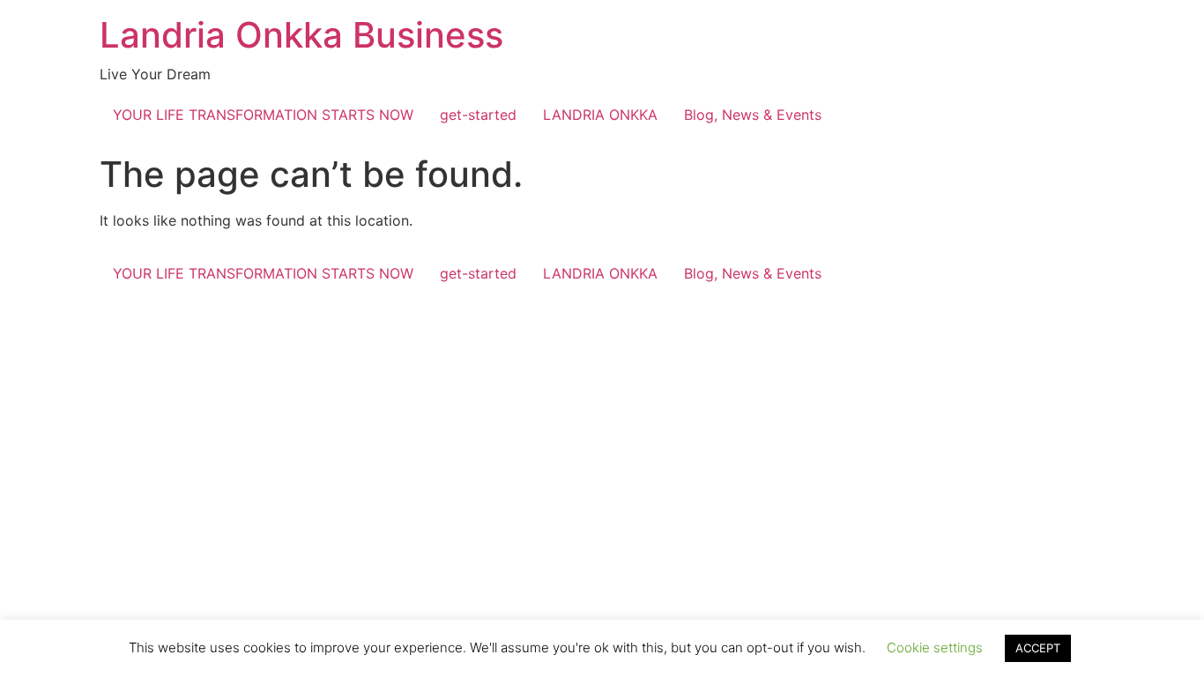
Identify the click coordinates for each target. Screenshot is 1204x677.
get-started (478, 114)
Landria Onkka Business (301, 34)
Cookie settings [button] (935, 647)
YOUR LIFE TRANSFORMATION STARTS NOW (263, 114)
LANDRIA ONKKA (600, 114)
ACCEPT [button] (1037, 648)
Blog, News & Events (752, 114)
